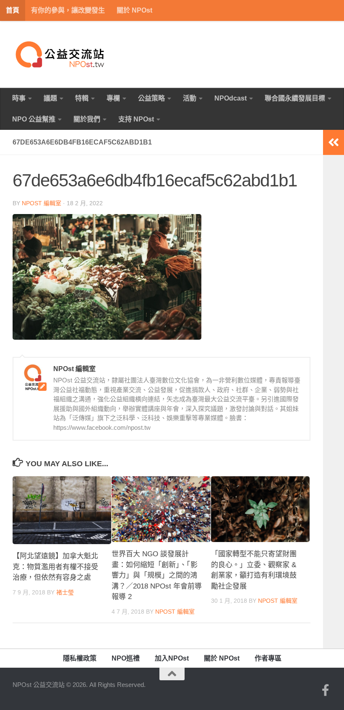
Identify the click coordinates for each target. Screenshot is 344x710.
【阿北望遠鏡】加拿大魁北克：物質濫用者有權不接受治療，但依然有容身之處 (55, 566)
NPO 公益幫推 (33, 119)
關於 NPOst (134, 10)
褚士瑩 (65, 592)
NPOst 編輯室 (41, 203)
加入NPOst (172, 658)
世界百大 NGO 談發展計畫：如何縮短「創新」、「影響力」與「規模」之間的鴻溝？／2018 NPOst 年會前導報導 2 (157, 575)
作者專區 (268, 658)
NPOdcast (230, 98)
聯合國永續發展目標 (295, 98)
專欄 (113, 98)
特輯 (82, 98)
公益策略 (151, 98)
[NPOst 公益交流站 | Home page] (61, 54)
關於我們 (86, 119)
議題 (50, 98)
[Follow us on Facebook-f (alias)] (325, 690)
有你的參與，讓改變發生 (68, 10)
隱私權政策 (79, 658)
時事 (19, 98)
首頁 (12, 10)
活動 (189, 98)
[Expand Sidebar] (333, 142)
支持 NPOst (136, 119)
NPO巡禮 (126, 658)
